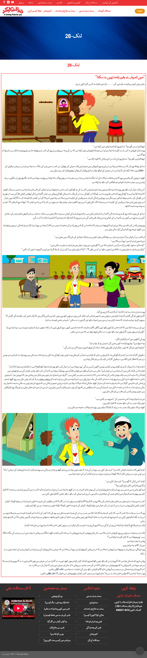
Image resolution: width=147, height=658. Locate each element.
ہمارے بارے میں (86, 11)
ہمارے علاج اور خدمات (65, 11)
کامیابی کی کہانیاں (110, 3)
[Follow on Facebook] (4, 3)
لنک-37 (59, 569)
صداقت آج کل (91, 3)
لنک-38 (51, 573)
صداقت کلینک (104, 11)
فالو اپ (59, 3)
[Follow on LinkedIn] (8, 3)
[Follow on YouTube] (12, 3)
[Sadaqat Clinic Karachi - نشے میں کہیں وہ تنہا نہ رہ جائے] (12, 11)
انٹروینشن (47, 11)
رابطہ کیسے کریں (34, 11)
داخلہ (30, 3)
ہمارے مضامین (45, 3)
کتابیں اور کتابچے (74, 3)
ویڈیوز (21, 3)
